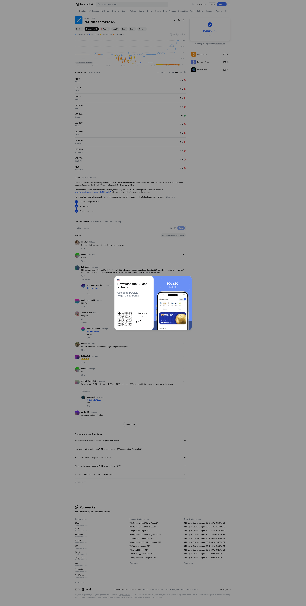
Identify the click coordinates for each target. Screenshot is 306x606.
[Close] (188, 279)
